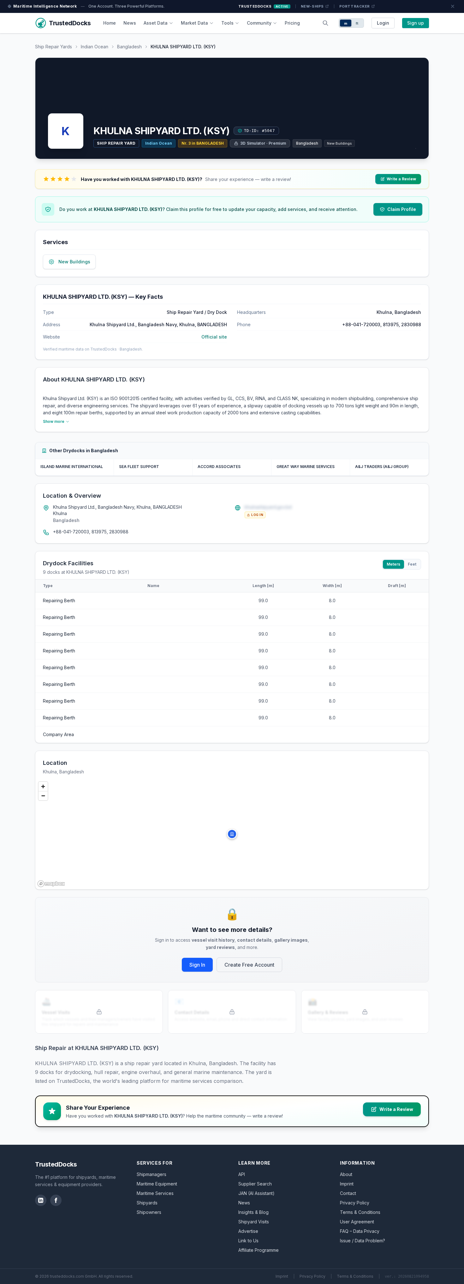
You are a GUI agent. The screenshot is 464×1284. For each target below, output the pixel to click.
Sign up (415, 23)
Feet (412, 564)
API (241, 1174)
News (129, 23)
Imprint (347, 1183)
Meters (393, 564)
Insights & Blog (253, 1212)
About (346, 1174)
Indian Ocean (94, 46)
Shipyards (147, 1202)
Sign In (197, 965)
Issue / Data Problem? (362, 1240)
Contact (348, 1193)
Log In (257, 515)
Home (109, 23)
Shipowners (149, 1212)
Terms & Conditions (360, 1212)
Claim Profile (401, 209)
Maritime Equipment (157, 1183)
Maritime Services (155, 1193)
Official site (214, 336)
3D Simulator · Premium (263, 143)
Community (259, 23)
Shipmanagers (151, 1174)
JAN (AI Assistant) (256, 1193)
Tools (227, 23)
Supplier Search (255, 1183)
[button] (232, 834)
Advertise (248, 1231)
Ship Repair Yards (53, 46)
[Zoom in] (43, 786)
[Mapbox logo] (51, 883)
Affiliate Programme (258, 1250)
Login (383, 23)
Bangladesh (129, 46)
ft (357, 23)
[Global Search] (325, 23)
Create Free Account (249, 965)
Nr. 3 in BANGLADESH (202, 143)
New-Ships (312, 6)
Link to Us (248, 1240)
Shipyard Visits (253, 1221)
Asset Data (156, 23)
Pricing (292, 23)
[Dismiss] (452, 6)
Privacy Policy (354, 1202)
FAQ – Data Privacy (359, 1231)
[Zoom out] (43, 795)
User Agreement (357, 1221)
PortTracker (354, 6)
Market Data (194, 23)
